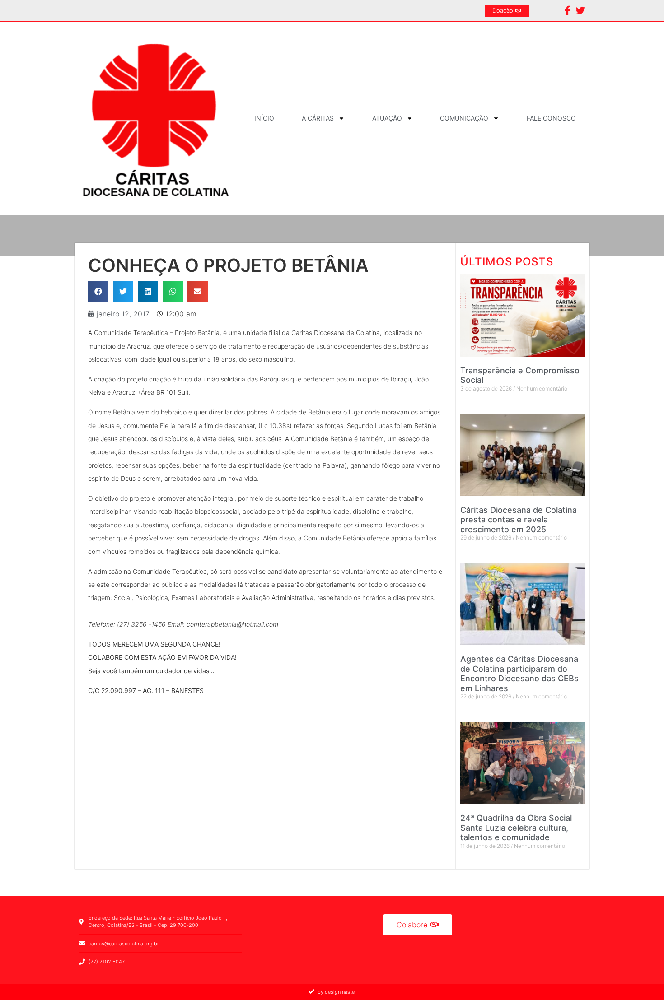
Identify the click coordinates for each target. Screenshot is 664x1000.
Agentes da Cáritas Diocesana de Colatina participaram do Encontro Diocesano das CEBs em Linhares (519, 673)
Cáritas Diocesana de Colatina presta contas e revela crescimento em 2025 (518, 519)
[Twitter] (580, 10)
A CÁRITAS (318, 118)
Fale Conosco (551, 118)
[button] (98, 291)
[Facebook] (567, 10)
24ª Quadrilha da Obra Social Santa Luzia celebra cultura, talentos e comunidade (516, 827)
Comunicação (464, 118)
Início (264, 118)
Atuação (387, 118)
